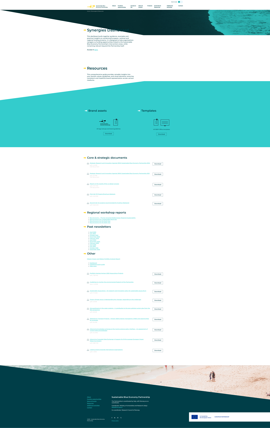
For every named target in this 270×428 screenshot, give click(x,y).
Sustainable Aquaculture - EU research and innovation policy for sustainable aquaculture (118, 291)
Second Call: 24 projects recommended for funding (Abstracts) (109, 203)
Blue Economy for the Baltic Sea (100, 222)
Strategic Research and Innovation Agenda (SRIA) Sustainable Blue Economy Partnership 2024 (120, 163)
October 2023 (94, 235)
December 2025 (95, 249)
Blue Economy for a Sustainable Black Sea (103, 219)
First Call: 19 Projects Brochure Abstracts (102, 194)
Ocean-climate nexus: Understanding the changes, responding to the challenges (115, 299)
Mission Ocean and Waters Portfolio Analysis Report (103, 259)
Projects (149, 5)
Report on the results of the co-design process (104, 184)
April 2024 (93, 240)
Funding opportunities (122, 6)
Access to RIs (133, 6)
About (114, 5)
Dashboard (93, 263)
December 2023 (95, 237)
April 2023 (93, 232)
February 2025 (94, 243)
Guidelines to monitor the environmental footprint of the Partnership (111, 282)
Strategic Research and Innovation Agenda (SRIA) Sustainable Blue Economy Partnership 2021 (120, 173)
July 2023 (93, 233)
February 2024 (94, 238)
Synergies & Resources (157, 6)
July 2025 (93, 246)
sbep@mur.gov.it (117, 407)
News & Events (141, 6)
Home (88, 11)
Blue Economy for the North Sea (100, 221)
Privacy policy (115, 420)
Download (108, 133)
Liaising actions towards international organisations (106, 349)
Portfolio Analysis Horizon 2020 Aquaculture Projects (106, 273)
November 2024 (95, 241)
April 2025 (93, 245)
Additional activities (170, 6)
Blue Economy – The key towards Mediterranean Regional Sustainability (113, 218)
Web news (93, 266)
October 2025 (94, 248)
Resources (90, 403)
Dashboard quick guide (97, 264)
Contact (180, 5)
